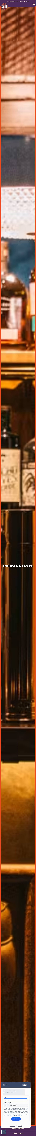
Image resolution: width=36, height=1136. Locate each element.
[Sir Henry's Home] (4, 6)
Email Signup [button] (18, 1133)
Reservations (18, 1129)
